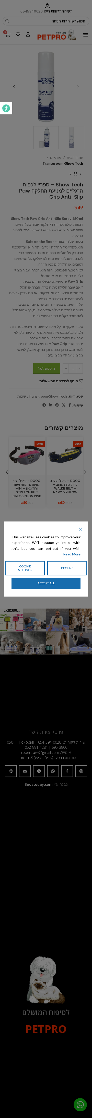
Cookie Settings (25, 568)
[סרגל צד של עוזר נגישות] (6, 108)
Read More (71, 554)
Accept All (46, 583)
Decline (67, 568)
